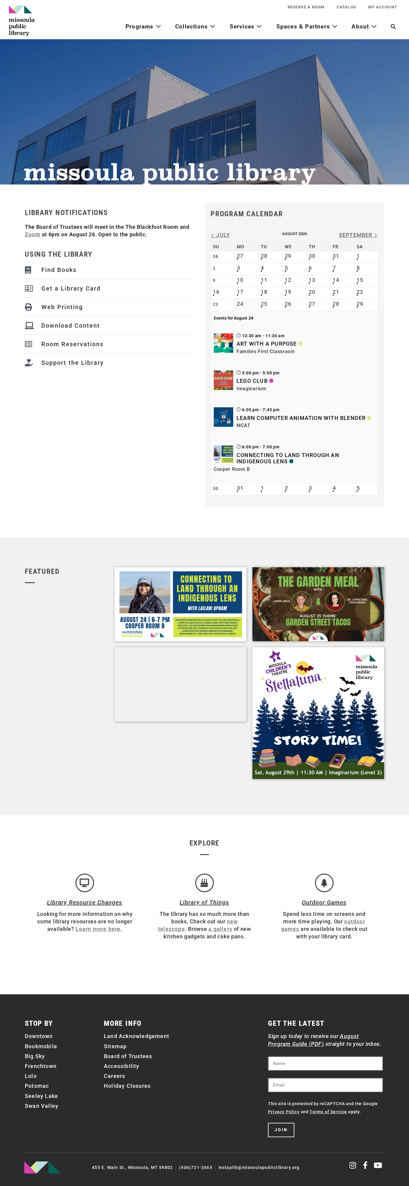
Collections (192, 26)
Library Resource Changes (84, 902)
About (361, 26)
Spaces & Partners (304, 26)
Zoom (32, 234)
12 (288, 280)
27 (240, 256)
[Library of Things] (204, 883)
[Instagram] (353, 1165)
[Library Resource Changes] (84, 883)
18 (264, 292)
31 (336, 256)
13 (312, 280)
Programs (140, 26)
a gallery (220, 929)
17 (240, 292)
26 (288, 304)
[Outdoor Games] (324, 883)
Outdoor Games (324, 902)
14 (336, 280)
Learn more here (97, 929)
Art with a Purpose (267, 344)
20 (312, 292)
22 (360, 292)
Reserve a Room (306, 7)
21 (336, 292)
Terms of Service (328, 1111)
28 (264, 256)
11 (264, 280)
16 (216, 292)
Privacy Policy (284, 1111)
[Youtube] (378, 1165)
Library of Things (204, 902)
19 (288, 292)
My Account (382, 7)
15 (360, 280)
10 (240, 280)
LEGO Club (252, 381)
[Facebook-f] (365, 1165)
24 (240, 304)
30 (312, 256)
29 (288, 256)
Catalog (346, 7)
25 (264, 304)
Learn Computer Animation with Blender (301, 418)
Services (243, 26)
